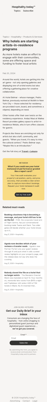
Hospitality (16, 37)
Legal (34, 401)
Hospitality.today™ (23, 6)
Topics (17, 10)
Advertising (15, 401)
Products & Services (32, 37)
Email (23, 335)
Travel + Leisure (29, 151)
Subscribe (28, 10)
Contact (26, 401)
